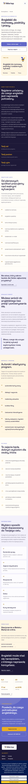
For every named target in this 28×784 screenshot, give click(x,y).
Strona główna (4, 11)
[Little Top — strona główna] (8, 3)
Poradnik (10, 758)
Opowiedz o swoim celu (9, 284)
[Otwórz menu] (25, 3)
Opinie (3, 758)
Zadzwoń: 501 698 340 (8, 646)
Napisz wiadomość (8, 644)
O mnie (10, 756)
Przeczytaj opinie (6, 694)
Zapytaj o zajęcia (14, 49)
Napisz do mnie (14, 729)
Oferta (3, 756)
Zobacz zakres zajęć (14, 44)
